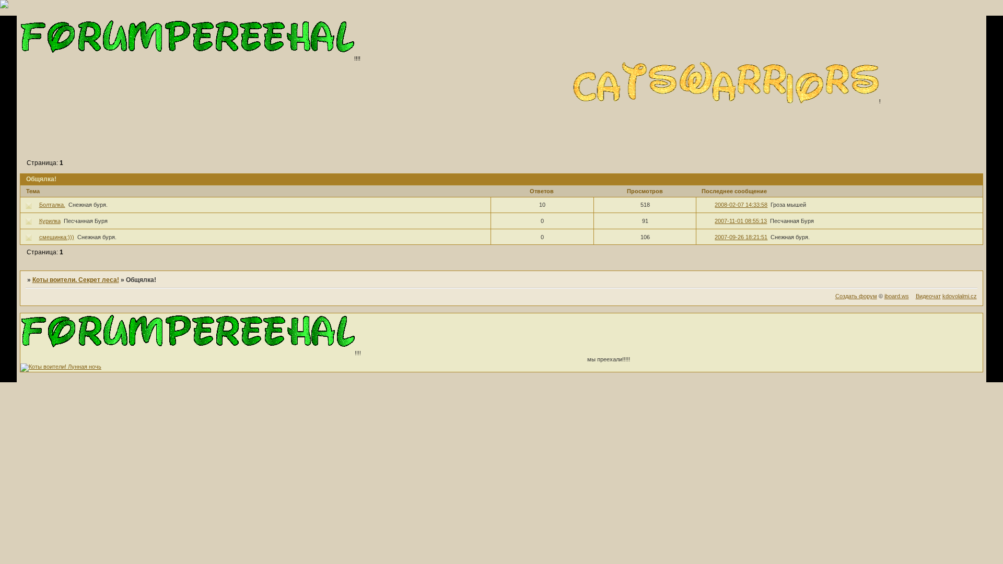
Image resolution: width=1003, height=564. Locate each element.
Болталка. (52, 205)
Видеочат (928, 296)
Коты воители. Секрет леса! (75, 280)
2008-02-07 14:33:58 (741, 205)
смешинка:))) (56, 237)
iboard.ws (896, 296)
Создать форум (856, 296)
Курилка (50, 221)
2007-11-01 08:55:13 (741, 221)
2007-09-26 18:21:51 (741, 237)
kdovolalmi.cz (959, 296)
